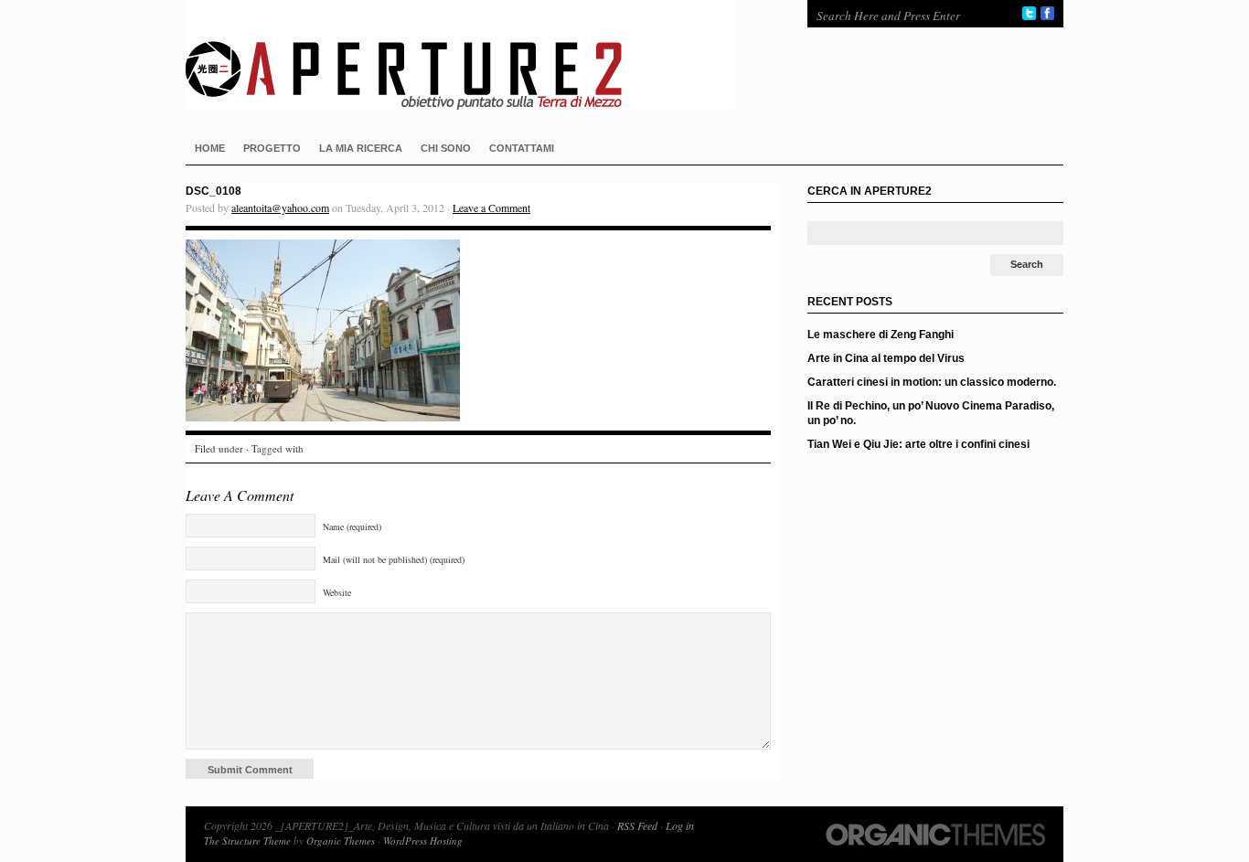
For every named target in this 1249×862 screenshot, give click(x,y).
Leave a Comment (491, 207)
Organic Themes (340, 840)
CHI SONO (446, 148)
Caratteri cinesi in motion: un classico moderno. (931, 382)
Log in (680, 825)
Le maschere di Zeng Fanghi (880, 334)
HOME (210, 148)
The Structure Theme (247, 840)
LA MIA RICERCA (360, 148)
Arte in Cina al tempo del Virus (886, 358)
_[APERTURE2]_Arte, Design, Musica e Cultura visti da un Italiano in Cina (478, 55)
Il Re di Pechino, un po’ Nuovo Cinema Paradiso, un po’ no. (930, 413)
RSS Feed (637, 825)
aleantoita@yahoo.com (280, 207)
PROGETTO (272, 148)
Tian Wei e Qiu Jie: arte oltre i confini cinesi (918, 444)
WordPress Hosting (423, 840)
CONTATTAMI (521, 148)
